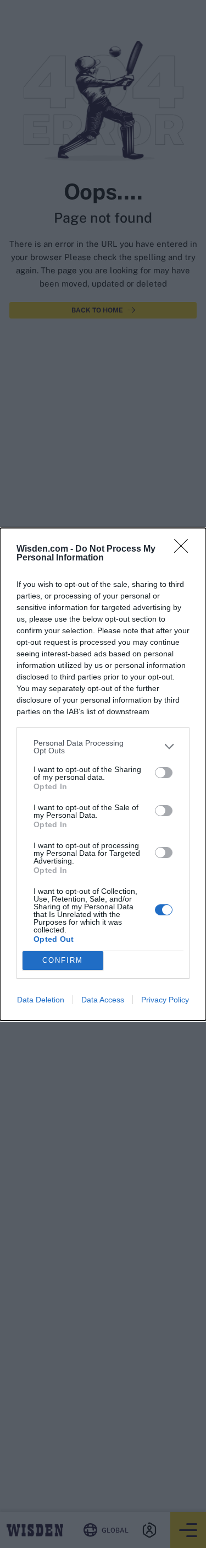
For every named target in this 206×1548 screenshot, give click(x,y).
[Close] (184, 549)
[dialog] (103, 774)
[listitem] (103, 746)
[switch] (163, 772)
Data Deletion (40, 999)
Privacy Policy (165, 999)
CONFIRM (62, 960)
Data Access (102, 999)
